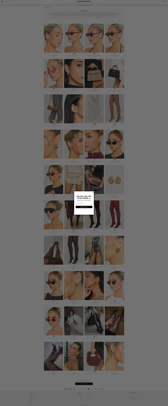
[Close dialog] (92, 192)
